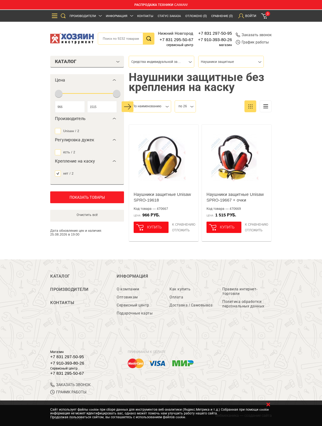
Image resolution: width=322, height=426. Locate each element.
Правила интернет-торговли (240, 291)
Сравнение (222, 16)
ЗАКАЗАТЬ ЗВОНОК (73, 385)
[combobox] (161, 62)
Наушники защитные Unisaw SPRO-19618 (162, 197)
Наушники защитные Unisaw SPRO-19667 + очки (235, 197)
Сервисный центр (133, 305)
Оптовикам (127, 297)
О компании (128, 289)
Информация (116, 16)
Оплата (176, 297)
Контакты (145, 16)
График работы (255, 42)
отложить (181, 230)
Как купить (179, 289)
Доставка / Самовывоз (190, 305)
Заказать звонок (257, 35)
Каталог (60, 276)
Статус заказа (169, 16)
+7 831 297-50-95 (215, 33)
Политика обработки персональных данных (243, 304)
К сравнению (183, 224)
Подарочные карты (135, 313)
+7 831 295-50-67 (176, 39)
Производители (83, 16)
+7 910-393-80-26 (215, 39)
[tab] (87, 80)
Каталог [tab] (65, 61)
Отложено (196, 16)
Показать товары (87, 197)
